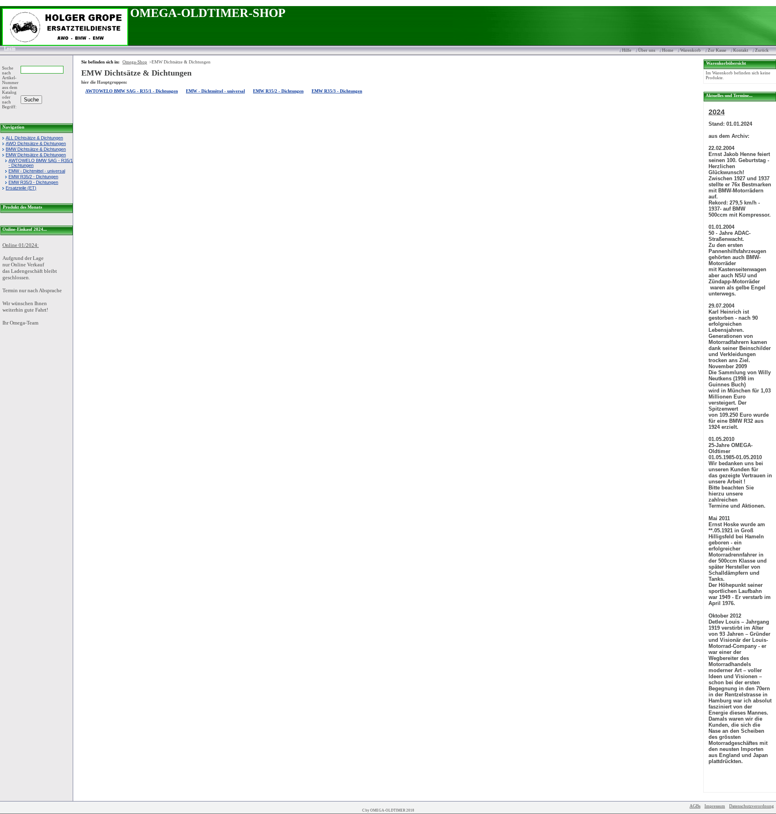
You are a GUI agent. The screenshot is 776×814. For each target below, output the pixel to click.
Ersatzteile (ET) (21, 188)
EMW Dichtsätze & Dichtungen (36, 154)
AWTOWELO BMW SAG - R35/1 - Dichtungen (40, 163)
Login (7, 48)
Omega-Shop (134, 61)
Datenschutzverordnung (751, 805)
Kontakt (740, 50)
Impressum (714, 805)
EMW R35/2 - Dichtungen (33, 176)
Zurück (762, 50)
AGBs (695, 805)
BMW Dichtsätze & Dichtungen (36, 149)
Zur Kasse (717, 50)
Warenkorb (690, 50)
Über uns (646, 50)
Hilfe (626, 50)
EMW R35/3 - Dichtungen (33, 182)
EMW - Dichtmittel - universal (36, 171)
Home (667, 50)
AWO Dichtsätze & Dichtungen (36, 143)
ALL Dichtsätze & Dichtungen (34, 137)
